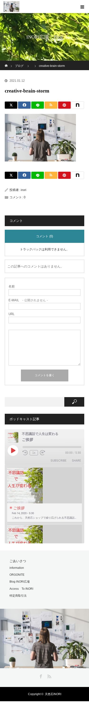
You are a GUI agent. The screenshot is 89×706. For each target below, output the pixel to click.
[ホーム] (6, 62)
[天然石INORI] (44, 665)
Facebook (40, 675)
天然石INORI (53, 694)
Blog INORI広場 (19, 581)
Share (76, 460)
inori (23, 190)
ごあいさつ (17, 561)
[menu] (82, 6)
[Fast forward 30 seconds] (42, 452)
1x (33, 452)
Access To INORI (21, 588)
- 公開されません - (28, 300)
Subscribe (58, 460)
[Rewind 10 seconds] (25, 452)
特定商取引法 (18, 595)
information (16, 568)
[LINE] (37, 105)
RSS (48, 675)
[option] (44, 495)
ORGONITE (16, 574)
